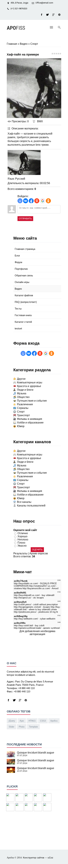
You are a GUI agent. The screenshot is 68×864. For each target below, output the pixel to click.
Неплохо (22, 539)
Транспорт (23, 415)
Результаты (20, 553)
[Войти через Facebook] (31, 200)
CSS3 (43, 721)
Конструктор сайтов (33, 857)
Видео (24, 43)
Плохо (21, 542)
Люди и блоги (25, 389)
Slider (11, 726)
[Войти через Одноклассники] (48, 200)
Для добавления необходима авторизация (37, 633)
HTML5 (32, 721)
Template (33, 726)
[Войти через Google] (42, 200)
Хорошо (22, 536)
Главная (12, 43)
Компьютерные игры (29, 382)
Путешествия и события (32, 400)
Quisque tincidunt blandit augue (35, 752)
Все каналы (24, 502)
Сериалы (22, 408)
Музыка (21, 393)
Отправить (25, 218)
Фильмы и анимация (29, 419)
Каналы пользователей (31, 505)
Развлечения (25, 404)
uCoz (50, 857)
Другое (21, 378)
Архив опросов (38, 553)
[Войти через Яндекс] (36, 200)
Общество (23, 397)
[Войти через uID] (19, 200)
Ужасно (22, 545)
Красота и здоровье (29, 386)
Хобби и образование (30, 422)
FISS (16, 28)
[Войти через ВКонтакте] (25, 200)
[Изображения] (24, 162)
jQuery (12, 721)
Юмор (20, 426)
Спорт (34, 43)
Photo (21, 726)
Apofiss (54, 721)
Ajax (22, 721)
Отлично (22, 533)
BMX (40, 121)
